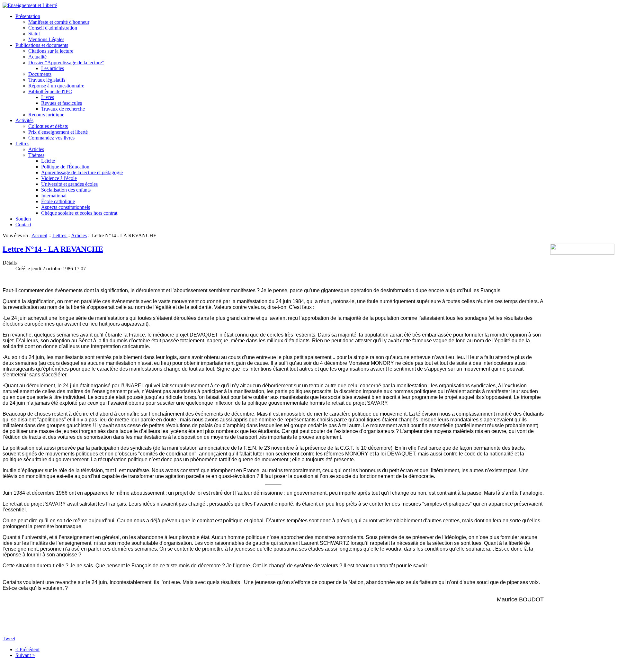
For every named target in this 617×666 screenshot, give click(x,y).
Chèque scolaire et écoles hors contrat (79, 213)
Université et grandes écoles (69, 184)
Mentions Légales (46, 39)
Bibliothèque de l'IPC (50, 91)
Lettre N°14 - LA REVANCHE (53, 249)
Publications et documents (41, 45)
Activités (24, 120)
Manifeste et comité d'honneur (58, 22)
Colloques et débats (48, 126)
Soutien (23, 218)
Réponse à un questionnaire (56, 85)
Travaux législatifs (46, 80)
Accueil (39, 235)
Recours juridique (46, 114)
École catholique (58, 201)
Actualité (37, 56)
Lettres (22, 143)
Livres (47, 97)
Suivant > (25, 655)
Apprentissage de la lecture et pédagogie (82, 172)
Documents (39, 74)
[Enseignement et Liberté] (30, 5)
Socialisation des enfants (66, 190)
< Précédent (27, 649)
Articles (36, 149)
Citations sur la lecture (50, 51)
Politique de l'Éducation (65, 166)
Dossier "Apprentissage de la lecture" (66, 62)
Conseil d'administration (52, 28)
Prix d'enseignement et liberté (58, 132)
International (54, 195)
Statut (34, 33)
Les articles (52, 68)
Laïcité (48, 161)
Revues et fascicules (61, 103)
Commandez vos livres (51, 137)
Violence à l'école (59, 178)
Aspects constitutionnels (65, 207)
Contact (23, 224)
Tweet (9, 638)
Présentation (27, 16)
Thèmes (36, 155)
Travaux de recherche (63, 109)
